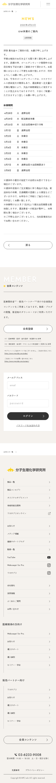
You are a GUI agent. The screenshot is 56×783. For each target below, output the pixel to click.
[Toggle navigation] (48, 4)
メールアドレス (15, 377)
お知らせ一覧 (8, 11)
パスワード (12, 395)
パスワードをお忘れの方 (28, 425)
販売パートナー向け (13, 680)
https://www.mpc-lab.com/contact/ (17, 361)
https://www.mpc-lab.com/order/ (16, 353)
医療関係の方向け (12, 624)
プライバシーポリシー (34, 770)
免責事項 (15, 770)
